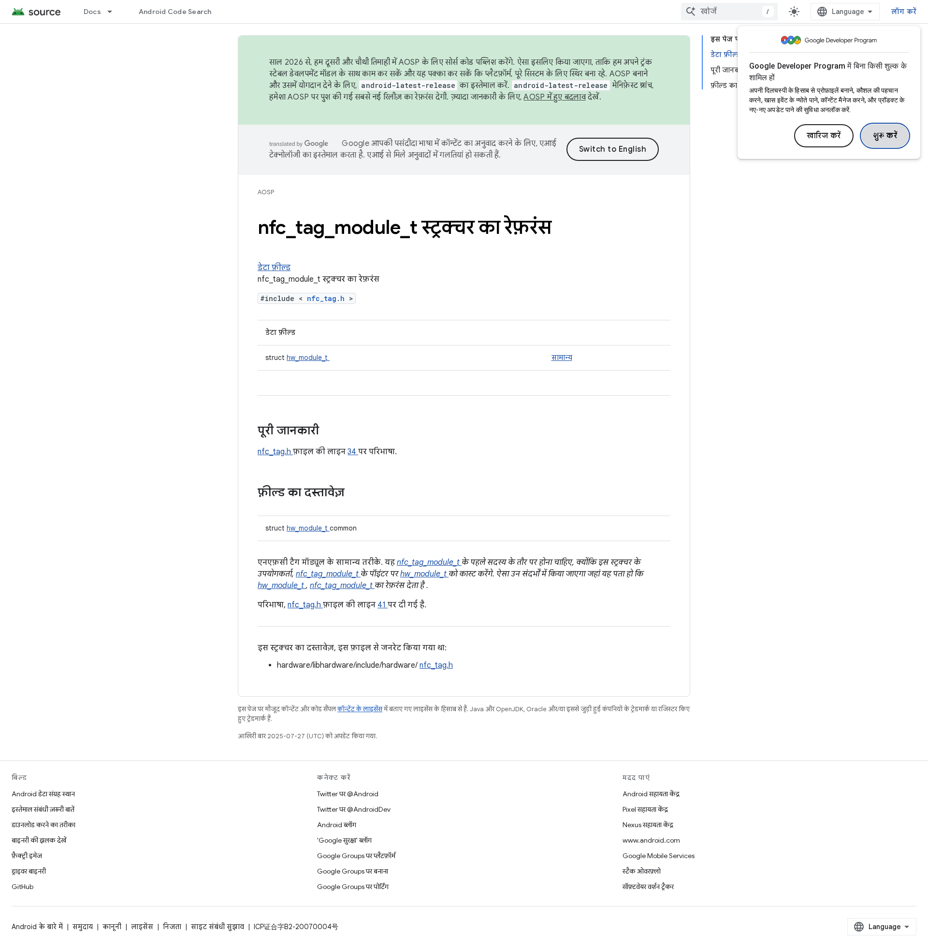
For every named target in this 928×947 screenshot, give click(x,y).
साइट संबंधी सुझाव (217, 927)
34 (353, 452)
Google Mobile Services (659, 855)
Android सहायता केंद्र (651, 793)
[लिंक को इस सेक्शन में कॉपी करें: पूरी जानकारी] (331, 431)
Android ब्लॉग (336, 824)
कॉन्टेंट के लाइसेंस (359, 709)
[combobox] (729, 11)
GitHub (22, 886)
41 (382, 605)
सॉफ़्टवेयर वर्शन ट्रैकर (648, 886)
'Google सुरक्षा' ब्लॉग (344, 840)
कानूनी (111, 927)
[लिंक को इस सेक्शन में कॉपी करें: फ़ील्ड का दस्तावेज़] (357, 493)
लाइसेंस (142, 927)
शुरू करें (885, 136)
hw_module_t (308, 357)
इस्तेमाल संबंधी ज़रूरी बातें (43, 809)
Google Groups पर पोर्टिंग (353, 886)
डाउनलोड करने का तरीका (43, 824)
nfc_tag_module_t (429, 562)
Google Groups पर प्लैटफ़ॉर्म (356, 855)
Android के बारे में (37, 927)
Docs (92, 11)
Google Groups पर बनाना (352, 871)
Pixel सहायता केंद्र (645, 809)
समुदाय (82, 927)
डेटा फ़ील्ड (274, 268)
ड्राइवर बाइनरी (29, 871)
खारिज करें (824, 136)
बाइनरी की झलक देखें (39, 840)
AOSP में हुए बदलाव (554, 97)
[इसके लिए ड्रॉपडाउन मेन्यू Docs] (114, 11)
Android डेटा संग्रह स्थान (43, 793)
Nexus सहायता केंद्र (648, 824)
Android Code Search (175, 11)
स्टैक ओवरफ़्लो (642, 871)
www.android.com (651, 840)
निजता (172, 927)
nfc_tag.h (328, 298)
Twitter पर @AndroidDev (354, 809)
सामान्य (561, 357)
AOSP (266, 192)
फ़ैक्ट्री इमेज (27, 855)
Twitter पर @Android (347, 793)
